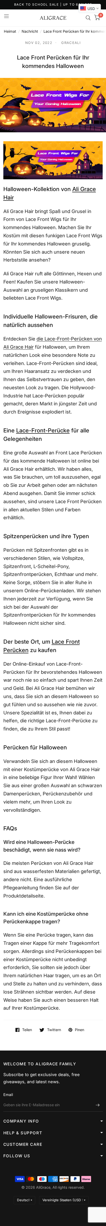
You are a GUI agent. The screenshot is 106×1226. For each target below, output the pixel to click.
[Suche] (88, 17)
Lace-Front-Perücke (43, 430)
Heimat (10, 31)
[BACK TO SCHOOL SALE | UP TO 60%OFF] (53, 4)
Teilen (27, 1030)
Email (8, 1094)
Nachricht (30, 31)
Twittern (54, 1030)
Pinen (79, 1030)
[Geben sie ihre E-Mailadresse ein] (98, 1105)
